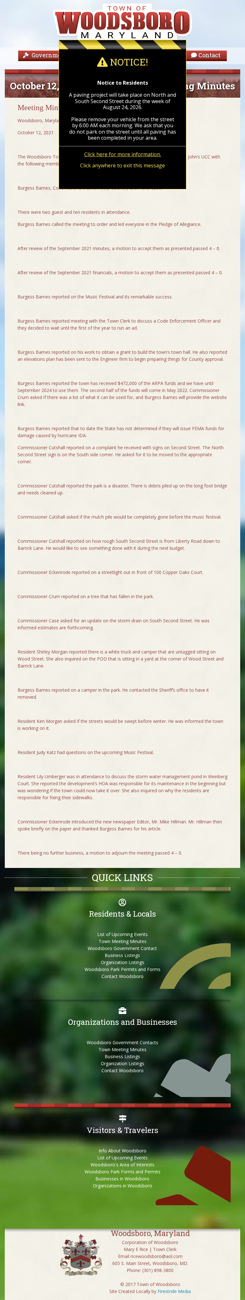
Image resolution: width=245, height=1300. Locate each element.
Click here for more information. (122, 154)
